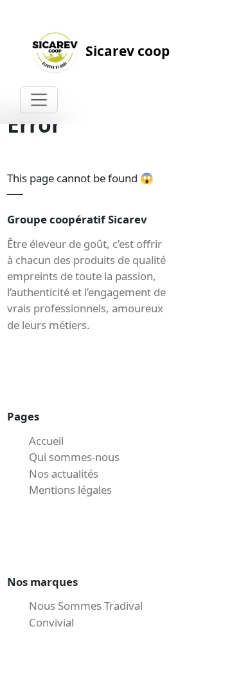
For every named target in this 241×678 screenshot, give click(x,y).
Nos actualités (63, 473)
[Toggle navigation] (39, 99)
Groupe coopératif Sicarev (77, 219)
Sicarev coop (127, 51)
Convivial (51, 622)
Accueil (46, 440)
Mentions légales (70, 489)
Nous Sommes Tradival (86, 605)
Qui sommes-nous (74, 456)
